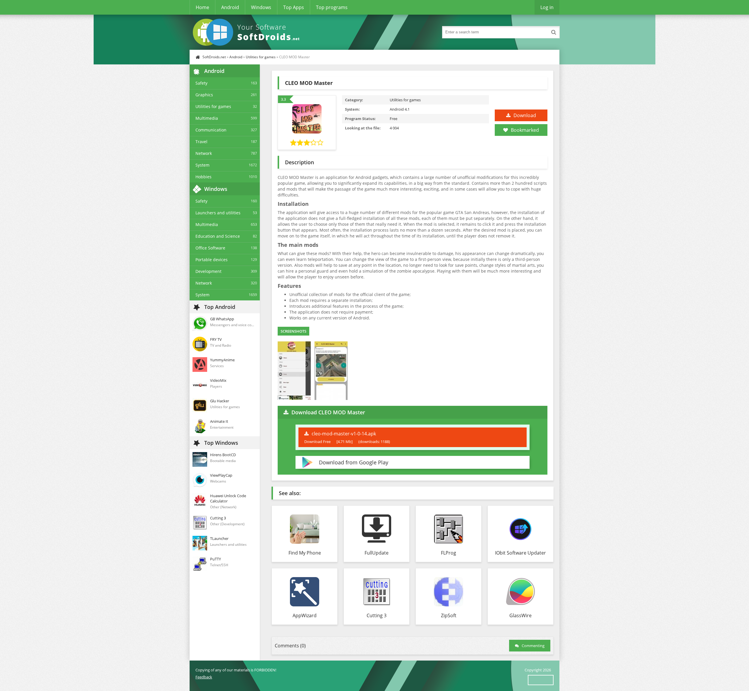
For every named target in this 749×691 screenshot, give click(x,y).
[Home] (248, 32)
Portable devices (211, 259)
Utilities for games (261, 56)
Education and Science (217, 236)
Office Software (210, 248)
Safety (201, 83)
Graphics (204, 95)
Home (202, 7)
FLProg (448, 553)
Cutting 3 (376, 615)
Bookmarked (525, 130)
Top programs (332, 7)
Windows (261, 7)
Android (230, 7)
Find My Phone (304, 553)
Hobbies (203, 176)
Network (203, 153)
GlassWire (520, 615)
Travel (201, 141)
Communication (210, 130)
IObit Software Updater (520, 553)
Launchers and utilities (217, 212)
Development (208, 271)
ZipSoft (448, 615)
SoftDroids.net (214, 56)
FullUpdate (377, 553)
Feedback (203, 677)
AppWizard (305, 615)
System (202, 165)
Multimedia (206, 118)
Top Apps (293, 7)
